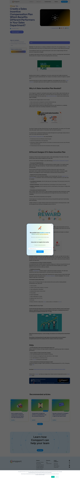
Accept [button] (53, 476)
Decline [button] (57, 476)
